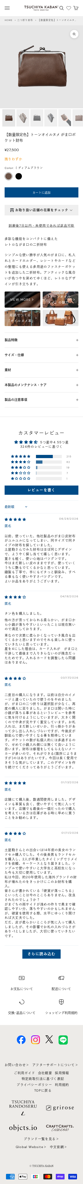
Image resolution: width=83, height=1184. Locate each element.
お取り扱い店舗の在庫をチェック (41, 210)
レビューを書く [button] (41, 490)
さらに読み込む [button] (41, 953)
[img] (15, 519)
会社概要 (45, 1073)
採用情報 (62, 1073)
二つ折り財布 (25, 20)
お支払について (21, 989)
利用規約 (62, 1085)
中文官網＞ (59, 1147)
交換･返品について (22, 1013)
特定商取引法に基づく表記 (43, 1079)
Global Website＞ (31, 1147)
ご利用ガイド (24, 1073)
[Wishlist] (68, 8)
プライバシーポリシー (34, 1085)
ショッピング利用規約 (61, 1013)
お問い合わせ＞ (17, 1065)
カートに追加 (41, 192)
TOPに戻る (43, 1090)
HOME (9, 20)
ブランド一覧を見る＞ (41, 1139)
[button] (21, 456)
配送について (61, 989)
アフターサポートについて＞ (55, 1065)
